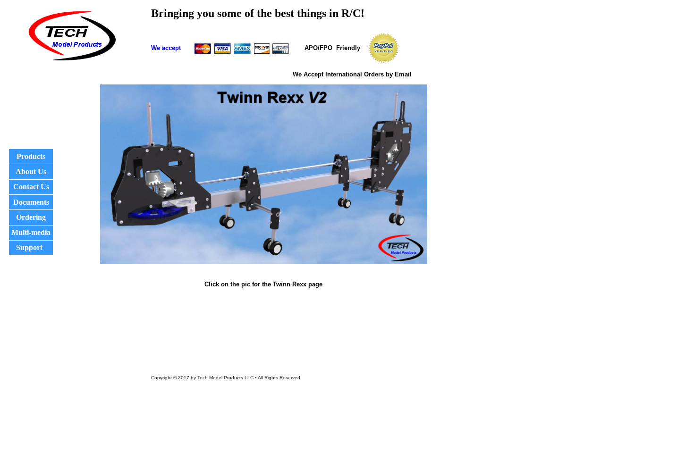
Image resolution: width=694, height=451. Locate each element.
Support (29, 247)
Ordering (31, 217)
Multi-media (31, 232)
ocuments (34, 202)
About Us (31, 171)
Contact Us (31, 187)
